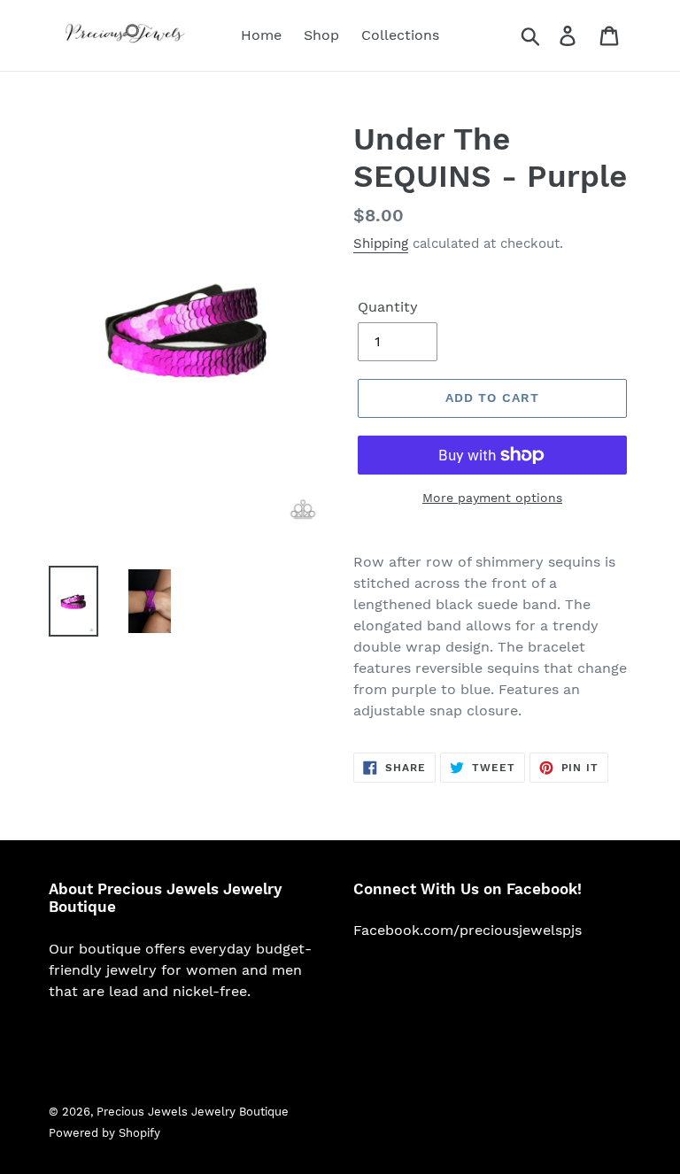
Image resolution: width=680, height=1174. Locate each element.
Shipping (380, 243)
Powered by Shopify (104, 1132)
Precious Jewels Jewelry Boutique (193, 1111)
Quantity (388, 306)
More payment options (492, 497)
